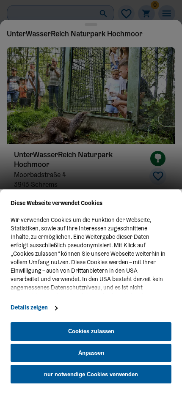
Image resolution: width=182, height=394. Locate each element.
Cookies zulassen (91, 331)
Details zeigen (29, 308)
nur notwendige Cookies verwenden (91, 374)
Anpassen (91, 353)
